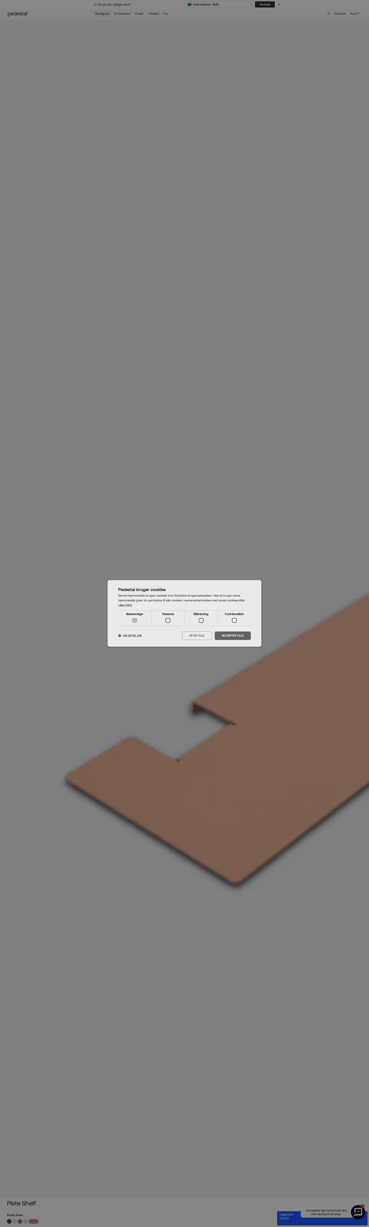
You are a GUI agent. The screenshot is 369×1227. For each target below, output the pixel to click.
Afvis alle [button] (196, 635)
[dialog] (184, 613)
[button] (130, 636)
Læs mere (125, 605)
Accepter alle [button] (233, 635)
